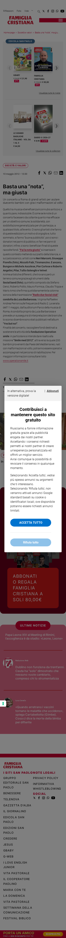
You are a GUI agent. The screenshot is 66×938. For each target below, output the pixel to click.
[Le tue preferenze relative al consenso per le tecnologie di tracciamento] (3, 703)
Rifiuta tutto (30, 542)
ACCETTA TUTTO (30, 522)
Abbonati (53, 391)
